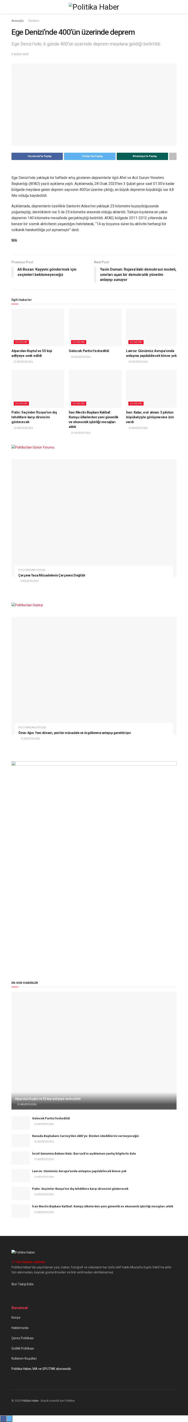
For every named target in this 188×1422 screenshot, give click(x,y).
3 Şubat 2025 (20, 54)
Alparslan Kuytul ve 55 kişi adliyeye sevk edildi (48, 1099)
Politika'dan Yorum (31, 570)
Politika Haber (30, 1400)
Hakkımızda (19, 1328)
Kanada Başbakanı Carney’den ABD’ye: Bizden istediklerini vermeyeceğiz (85, 1136)
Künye (15, 1317)
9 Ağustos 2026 (29, 581)
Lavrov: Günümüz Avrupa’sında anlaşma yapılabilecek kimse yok (79, 1171)
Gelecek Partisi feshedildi (89, 351)
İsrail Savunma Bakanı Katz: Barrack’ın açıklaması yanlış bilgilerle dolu (84, 1153)
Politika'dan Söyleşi (32, 727)
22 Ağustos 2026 (23, 361)
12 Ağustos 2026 (30, 738)
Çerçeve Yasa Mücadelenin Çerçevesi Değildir (52, 575)
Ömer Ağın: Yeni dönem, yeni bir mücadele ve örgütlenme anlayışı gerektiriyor (74, 733)
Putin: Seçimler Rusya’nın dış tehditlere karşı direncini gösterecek (34, 417)
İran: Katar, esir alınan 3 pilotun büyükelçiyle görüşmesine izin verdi (150, 417)
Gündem (33, 20)
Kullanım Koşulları (24, 1358)
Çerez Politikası (22, 1338)
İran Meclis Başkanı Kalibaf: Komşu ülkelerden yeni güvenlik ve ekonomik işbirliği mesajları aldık (102, 1206)
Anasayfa (17, 20)
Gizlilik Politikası (22, 1348)
